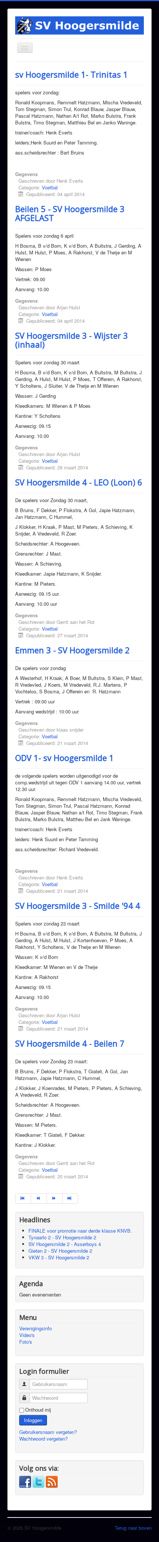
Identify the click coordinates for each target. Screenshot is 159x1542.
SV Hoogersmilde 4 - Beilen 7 (70, 1043)
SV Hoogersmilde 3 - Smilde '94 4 (77, 905)
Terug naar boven (133, 1527)
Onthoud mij (38, 1409)
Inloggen (33, 1420)
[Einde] (70, 1198)
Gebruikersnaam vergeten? (48, 1431)
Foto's (25, 1341)
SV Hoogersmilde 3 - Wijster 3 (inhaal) (71, 340)
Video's (27, 1335)
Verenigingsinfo (35, 1328)
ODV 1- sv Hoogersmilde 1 (64, 757)
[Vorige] (39, 1198)
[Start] (23, 1198)
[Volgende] (54, 1198)
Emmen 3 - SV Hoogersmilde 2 (72, 649)
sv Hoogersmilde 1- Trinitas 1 (71, 74)
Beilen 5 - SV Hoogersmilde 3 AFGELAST (70, 213)
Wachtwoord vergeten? (43, 1438)
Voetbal (50, 187)
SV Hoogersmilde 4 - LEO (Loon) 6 (78, 482)
